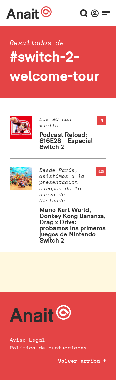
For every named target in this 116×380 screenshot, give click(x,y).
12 (101, 171)
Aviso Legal (27, 340)
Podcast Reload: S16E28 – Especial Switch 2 (66, 141)
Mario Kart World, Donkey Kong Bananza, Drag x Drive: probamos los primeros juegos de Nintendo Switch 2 (72, 225)
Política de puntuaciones (48, 347)
